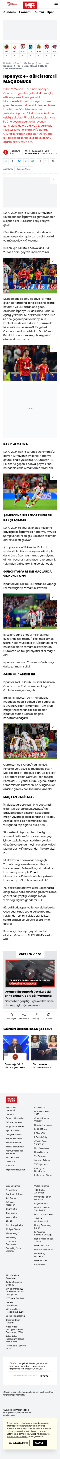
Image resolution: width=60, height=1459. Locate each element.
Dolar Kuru (11, 1161)
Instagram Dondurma (40, 1169)
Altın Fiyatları (12, 1157)
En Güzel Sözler (41, 1245)
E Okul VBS (39, 1133)
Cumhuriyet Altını (14, 1225)
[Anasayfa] (11, 1099)
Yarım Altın (11, 1217)
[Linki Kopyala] (52, 161)
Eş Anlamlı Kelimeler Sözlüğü (43, 1233)
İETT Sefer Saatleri (15, 1298)
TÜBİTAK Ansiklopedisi (41, 1220)
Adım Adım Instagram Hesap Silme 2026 (15, 1339)
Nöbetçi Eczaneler (43, 1125)
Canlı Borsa (40, 1107)
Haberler (7, 63)
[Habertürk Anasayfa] (30, 4)
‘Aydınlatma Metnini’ (17, 1436)
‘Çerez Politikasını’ (39, 1433)
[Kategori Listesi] (56, 4)
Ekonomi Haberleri (15, 1118)
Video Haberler (41, 1185)
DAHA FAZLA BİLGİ (18, 1442)
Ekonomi (25, 12)
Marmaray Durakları (39, 1255)
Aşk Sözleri (11, 1198)
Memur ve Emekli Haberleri (14, 1152)
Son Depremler (41, 1148)
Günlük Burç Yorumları (40, 1142)
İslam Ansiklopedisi (44, 1214)
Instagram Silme (43, 1175)
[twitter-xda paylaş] (12, 161)
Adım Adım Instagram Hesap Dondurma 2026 (15, 1329)
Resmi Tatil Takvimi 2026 (16, 1347)
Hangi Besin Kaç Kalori (42, 1226)
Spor (50, 12)
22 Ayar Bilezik (13, 1229)
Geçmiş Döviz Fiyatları (13, 1321)
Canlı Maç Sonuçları (11, 1243)
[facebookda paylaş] (6, 161)
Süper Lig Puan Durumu (13, 1249)
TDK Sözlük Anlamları (39, 1191)
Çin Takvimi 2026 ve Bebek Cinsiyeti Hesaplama (15, 1291)
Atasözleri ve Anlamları (12, 1276)
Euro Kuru (10, 1165)
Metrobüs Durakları (43, 1249)
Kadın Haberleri (13, 1142)
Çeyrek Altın (12, 1213)
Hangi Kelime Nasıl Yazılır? (43, 1240)
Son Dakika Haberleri (11, 1109)
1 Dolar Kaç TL (13, 1233)
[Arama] (4, 4)
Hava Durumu (41, 1152)
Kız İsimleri (39, 1264)
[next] (55, 1053)
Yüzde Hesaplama (15, 1315)
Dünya (39, 12)
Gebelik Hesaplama (12, 1304)
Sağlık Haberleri (14, 1138)
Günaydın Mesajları (11, 1203)
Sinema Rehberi (42, 1160)
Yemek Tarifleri (13, 1185)
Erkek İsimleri (40, 1260)
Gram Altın (11, 1209)
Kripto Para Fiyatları (15, 1169)
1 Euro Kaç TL (12, 1237)
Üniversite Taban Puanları (42, 1198)
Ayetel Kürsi (11, 1190)
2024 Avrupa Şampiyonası (36, 63)
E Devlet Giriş (40, 1137)
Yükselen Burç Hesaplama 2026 (15, 1310)
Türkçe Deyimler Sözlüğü (14, 1283)
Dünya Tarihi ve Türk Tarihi (42, 1209)
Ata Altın (10, 1221)
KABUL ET (40, 1442)
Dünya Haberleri (14, 1134)
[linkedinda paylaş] (26, 161)
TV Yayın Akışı (41, 1164)
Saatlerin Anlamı (14, 1194)
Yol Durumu (40, 1156)
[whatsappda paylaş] (32, 161)
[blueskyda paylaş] (19, 161)
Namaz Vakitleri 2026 (42, 1113)
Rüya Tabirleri (41, 1203)
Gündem (9, 12)
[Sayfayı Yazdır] (46, 161)
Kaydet (44, 1375)
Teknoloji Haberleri (15, 1146)
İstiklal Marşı (40, 1129)
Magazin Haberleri (15, 1126)
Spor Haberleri (13, 1130)
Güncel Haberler (14, 1122)
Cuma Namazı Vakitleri (42, 1119)
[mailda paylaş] (39, 161)
